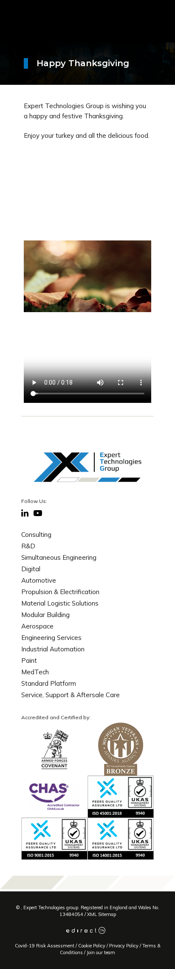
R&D (28, 546)
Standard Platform (48, 683)
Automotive (38, 580)
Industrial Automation (53, 649)
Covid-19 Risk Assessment (44, 946)
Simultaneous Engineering (58, 557)
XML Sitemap (101, 914)
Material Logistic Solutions (60, 603)
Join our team (101, 952)
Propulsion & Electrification (60, 592)
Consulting (36, 535)
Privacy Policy (123, 946)
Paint (29, 660)
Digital (30, 569)
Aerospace (37, 626)
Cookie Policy (91, 946)
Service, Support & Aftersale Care (70, 695)
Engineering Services (51, 638)
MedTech (35, 672)
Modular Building (45, 615)
